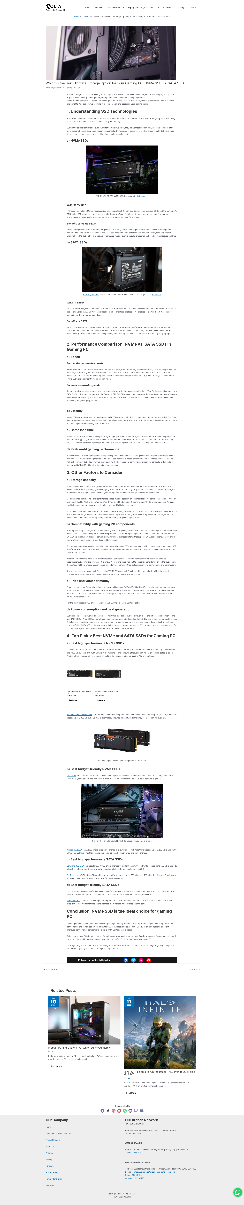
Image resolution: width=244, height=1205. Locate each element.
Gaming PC (71, 87)
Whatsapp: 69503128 (134, 1178)
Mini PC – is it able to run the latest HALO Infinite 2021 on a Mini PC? (159, 1073)
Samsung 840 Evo (91, 294)
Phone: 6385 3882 (133, 1133)
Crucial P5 (71, 775)
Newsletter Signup (54, 1179)
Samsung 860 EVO (75, 866)
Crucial (149, 841)
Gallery (49, 1159)
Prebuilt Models (53, 1140)
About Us (50, 1146)
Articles (49, 87)
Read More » (56, 1066)
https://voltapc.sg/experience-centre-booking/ (154, 1172)
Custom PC (59, 87)
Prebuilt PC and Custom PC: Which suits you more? (79, 1047)
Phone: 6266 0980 (133, 1152)
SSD (79, 87)
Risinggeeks (142, 196)
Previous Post (50, 969)
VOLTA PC (134, 945)
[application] (123, 7)
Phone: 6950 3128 (133, 1175)
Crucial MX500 (73, 891)
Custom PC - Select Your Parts (60, 1133)
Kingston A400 (73, 900)
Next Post (195, 969)
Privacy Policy (52, 1172)
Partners (50, 1166)
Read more (73, 700)
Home (48, 1127)
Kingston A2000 (74, 850)
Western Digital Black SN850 (79, 714)
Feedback (50, 1185)
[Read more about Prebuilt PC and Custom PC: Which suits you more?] (84, 1020)
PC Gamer (156, 294)
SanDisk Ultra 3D (74, 875)
